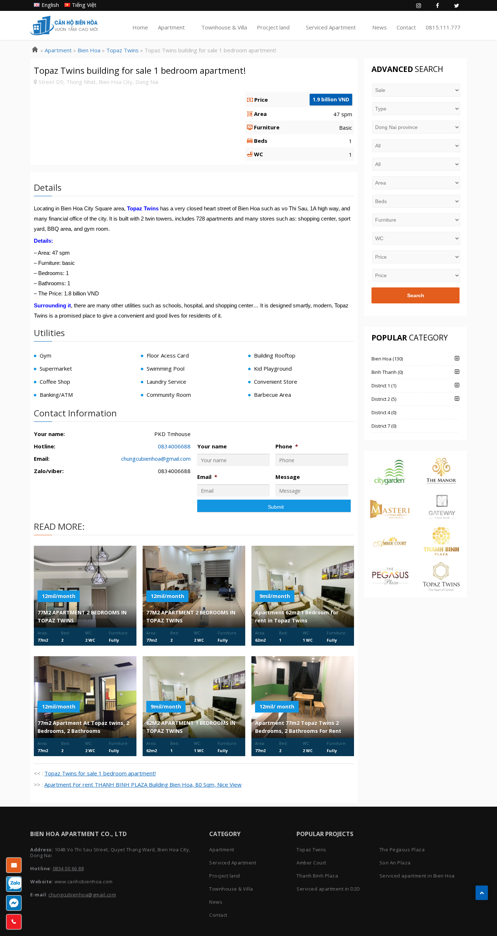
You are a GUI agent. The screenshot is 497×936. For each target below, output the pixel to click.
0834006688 (174, 446)
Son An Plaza (395, 863)
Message (287, 476)
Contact (406, 27)
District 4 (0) (383, 412)
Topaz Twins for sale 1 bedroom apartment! (100, 773)
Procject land (273, 27)
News (379, 27)
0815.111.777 (443, 27)
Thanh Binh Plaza (317, 876)
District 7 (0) (383, 426)
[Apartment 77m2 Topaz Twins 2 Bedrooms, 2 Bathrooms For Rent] (302, 697)
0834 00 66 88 (68, 868)
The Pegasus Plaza (402, 849)
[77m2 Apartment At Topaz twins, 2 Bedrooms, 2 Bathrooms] (85, 697)
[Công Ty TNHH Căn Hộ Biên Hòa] (35, 50)
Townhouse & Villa (224, 27)
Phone (286, 446)
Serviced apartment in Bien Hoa (417, 876)
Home (140, 27)
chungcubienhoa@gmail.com (156, 458)
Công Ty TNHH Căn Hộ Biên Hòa (64, 25)
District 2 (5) (383, 399)
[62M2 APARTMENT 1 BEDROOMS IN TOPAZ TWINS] (194, 697)
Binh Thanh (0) (387, 372)
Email (207, 476)
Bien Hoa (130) (387, 358)
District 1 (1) (383, 385)
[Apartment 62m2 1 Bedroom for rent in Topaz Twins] (302, 587)
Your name (212, 446)
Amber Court (311, 863)
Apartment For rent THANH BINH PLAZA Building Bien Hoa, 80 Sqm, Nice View (143, 784)
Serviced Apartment (331, 27)
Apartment (171, 27)
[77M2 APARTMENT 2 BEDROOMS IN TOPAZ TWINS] (85, 587)
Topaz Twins (311, 849)
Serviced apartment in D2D (328, 889)
